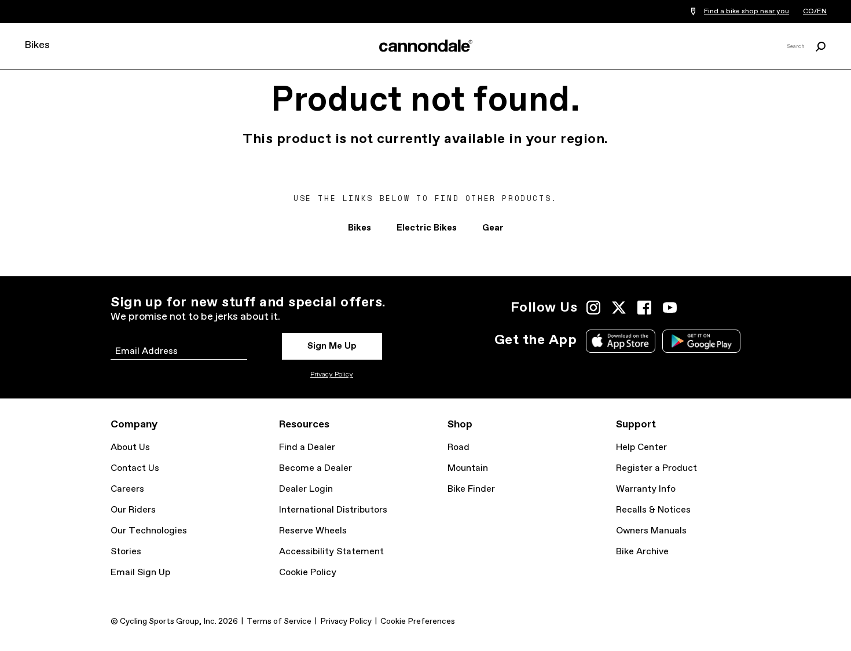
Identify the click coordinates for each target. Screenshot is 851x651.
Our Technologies (149, 531)
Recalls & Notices (653, 510)
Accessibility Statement (331, 552)
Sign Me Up (332, 346)
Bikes (37, 45)
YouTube (670, 307)
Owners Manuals (651, 531)
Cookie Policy (307, 572)
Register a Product (656, 468)
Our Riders (133, 510)
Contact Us (135, 468)
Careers (127, 489)
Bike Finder (471, 489)
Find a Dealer (307, 447)
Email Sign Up (140, 572)
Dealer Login (306, 489)
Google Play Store (701, 341)
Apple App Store (620, 341)
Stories (126, 552)
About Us (130, 447)
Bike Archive (642, 552)
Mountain (467, 468)
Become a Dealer (315, 468)
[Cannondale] (425, 45)
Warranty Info (646, 489)
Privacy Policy (331, 374)
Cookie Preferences (417, 621)
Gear (493, 228)
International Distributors (333, 510)
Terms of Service (279, 621)
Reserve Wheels (313, 531)
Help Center (641, 447)
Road (458, 447)
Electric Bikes (427, 228)
